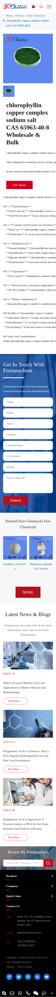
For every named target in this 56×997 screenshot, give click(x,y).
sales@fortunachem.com (29, 932)
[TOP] (52, 993)
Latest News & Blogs (28, 614)
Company (12, 886)
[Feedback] (44, 993)
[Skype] (4, 993)
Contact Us (13, 906)
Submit (15, 500)
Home (9, 15)
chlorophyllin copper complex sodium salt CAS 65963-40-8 (27, 23)
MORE (28, 592)
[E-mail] (12, 993)
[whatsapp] (20, 993)
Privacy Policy (25, 966)
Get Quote (19, 185)
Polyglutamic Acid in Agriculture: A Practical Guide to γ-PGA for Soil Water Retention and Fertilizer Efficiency (26, 824)
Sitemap (10, 966)
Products (20, 15)
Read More (15, 701)
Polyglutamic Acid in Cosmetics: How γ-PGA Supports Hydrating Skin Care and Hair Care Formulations (26, 756)
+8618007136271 (26, 945)
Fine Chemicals (36, 15)
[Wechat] (36, 993)
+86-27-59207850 (26, 941)
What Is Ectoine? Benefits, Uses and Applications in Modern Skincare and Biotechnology (24, 687)
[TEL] (28, 993)
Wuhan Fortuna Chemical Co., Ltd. (27, 959)
